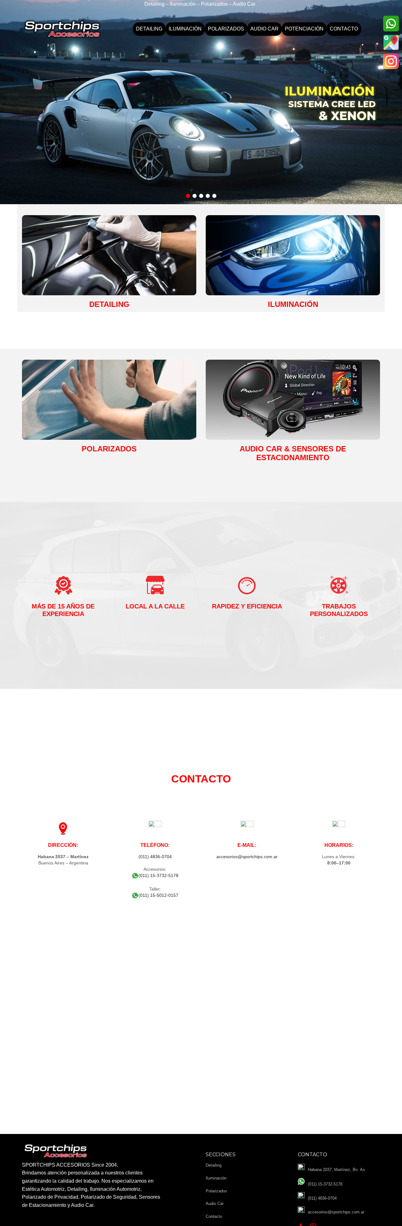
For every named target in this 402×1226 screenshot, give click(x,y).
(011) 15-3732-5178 (158, 875)
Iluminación (185, 28)
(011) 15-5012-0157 (158, 895)
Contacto (344, 28)
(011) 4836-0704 (155, 856)
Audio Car (264, 28)
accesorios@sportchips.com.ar (247, 856)
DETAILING (109, 304)
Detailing (149, 28)
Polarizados (226, 28)
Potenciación (304, 28)
